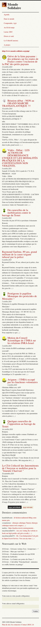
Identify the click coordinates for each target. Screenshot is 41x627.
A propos (7, 45)
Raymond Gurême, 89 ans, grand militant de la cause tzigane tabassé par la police (19, 254)
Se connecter (15, 624)
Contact (24, 624)
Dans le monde (9, 19)
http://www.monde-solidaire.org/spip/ (16, 51)
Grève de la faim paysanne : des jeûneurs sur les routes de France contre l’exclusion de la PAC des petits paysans (20, 60)
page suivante (27, 507)
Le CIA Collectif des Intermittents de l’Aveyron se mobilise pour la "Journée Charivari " (20, 468)
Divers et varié (9, 36)
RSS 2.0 (31, 624)
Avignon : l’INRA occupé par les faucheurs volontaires (23, 381)
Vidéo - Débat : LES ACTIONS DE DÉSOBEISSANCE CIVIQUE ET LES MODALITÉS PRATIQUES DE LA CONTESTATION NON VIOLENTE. (20, 157)
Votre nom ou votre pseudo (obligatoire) (16, 596)
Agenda (6, 14)
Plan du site (6, 624)
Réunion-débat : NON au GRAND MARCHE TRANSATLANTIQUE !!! (18, 103)
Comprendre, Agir (10, 23)
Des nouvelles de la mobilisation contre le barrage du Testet (16, 212)
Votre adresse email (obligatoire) (13, 603)
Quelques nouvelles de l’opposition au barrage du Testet (18, 423)
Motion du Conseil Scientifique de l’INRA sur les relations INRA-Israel (22, 340)
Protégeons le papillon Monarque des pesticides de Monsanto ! (19, 296)
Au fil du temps (9, 27)
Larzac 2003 (8, 32)
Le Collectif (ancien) (11, 40)
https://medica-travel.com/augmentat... (21, 528)
